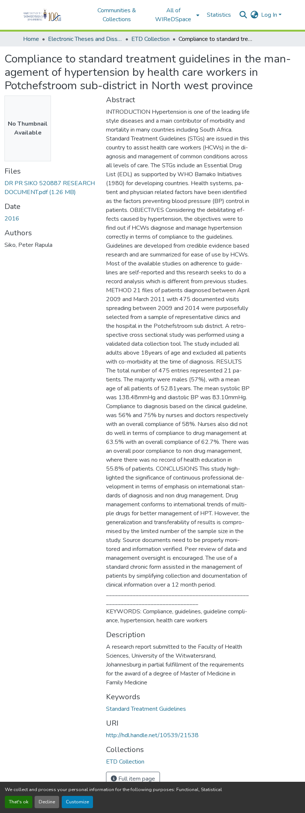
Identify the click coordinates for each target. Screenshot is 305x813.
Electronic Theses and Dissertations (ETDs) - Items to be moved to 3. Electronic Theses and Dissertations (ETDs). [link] (85, 39)
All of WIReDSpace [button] (173, 14)
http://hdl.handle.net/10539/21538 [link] (152, 735)
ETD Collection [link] (150, 39)
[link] (50, 188)
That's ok (18, 802)
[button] (52, 14)
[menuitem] (175, 15)
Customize (77, 802)
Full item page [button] (136, 779)
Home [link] (31, 39)
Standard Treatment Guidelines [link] (146, 709)
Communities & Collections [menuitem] (116, 14)
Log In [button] (270, 15)
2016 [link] (11, 218)
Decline (47, 802)
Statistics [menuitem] (219, 15)
